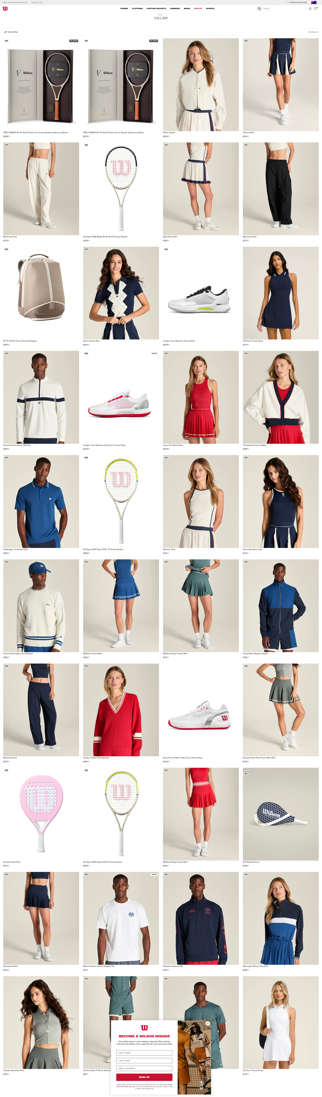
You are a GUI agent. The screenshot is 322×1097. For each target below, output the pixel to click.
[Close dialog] (208, 1023)
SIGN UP (144, 1077)
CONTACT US (36, 2)
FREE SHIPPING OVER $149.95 (15, 2)
